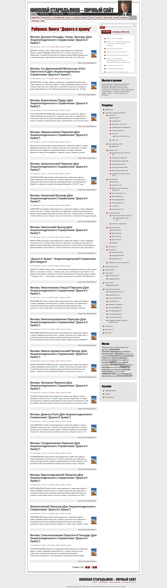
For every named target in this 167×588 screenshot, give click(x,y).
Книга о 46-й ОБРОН (121, 136)
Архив (110, 115)
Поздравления (113, 279)
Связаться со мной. (120, 586)
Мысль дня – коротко (118, 124)
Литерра (107, 394)
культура (105, 365)
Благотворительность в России (121, 153)
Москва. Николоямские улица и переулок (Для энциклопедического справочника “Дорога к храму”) (59, 290)
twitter (125, 9)
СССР (108, 358)
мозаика (106, 367)
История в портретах (118, 167)
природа (126, 369)
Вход (129, 13)
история (105, 362)
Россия (114, 355)
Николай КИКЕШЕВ (114, 307)
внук (121, 360)
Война (121, 352)
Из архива (115, 121)
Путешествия (112, 227)
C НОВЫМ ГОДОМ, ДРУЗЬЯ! (115, 68)
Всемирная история (117, 158)
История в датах (117, 164)
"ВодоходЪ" (106, 347)
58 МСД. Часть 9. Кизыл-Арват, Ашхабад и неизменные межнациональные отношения (118, 43)
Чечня (114, 133)
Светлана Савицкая (114, 314)
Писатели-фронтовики (121, 218)
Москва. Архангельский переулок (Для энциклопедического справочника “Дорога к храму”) (58, 166)
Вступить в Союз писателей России (117, 52)
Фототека (35, 21)
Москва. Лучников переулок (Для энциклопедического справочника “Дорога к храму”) (58, 385)
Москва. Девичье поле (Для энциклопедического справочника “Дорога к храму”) (61, 416)
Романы (111, 250)
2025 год (125, 347)
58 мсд (114, 182)
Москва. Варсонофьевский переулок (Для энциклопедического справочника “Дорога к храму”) (58, 477)
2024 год (119, 347)
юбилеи (119, 376)
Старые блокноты (117, 130)
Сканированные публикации (120, 127)
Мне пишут (112, 275)
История (111, 150)
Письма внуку (116, 209)
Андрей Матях (113, 295)
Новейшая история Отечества (121, 173)
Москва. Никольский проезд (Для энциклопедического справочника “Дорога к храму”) (58, 230)
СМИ (104, 358)
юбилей (128, 375)
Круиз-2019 (115, 233)
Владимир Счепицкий (115, 304)
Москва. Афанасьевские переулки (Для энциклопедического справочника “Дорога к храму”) (58, 134)
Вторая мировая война (118, 161)
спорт (122, 371)
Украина (114, 358)
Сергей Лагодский (114, 317)
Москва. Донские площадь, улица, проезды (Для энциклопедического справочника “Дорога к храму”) (61, 39)
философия (106, 376)
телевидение (126, 374)
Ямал (113, 140)
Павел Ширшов (109, 397)
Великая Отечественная (111, 350)
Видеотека (36, 18)
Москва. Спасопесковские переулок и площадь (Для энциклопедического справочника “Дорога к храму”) (63, 538)
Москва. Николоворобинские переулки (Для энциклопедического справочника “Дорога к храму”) (58, 322)
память (124, 367)
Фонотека (124, 18)
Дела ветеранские (114, 144)
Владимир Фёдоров (110, 390)
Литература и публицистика (53, 18)
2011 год (114, 118)
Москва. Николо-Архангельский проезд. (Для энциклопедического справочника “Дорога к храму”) (58, 353)
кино (113, 362)
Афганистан (115, 185)
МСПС (112, 354)
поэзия (112, 369)
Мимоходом (112, 285)
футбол (113, 376)
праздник (118, 369)
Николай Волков (116, 255)
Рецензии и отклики (117, 223)
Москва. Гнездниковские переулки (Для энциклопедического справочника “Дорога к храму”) (58, 446)
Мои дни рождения (117, 199)
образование (115, 367)
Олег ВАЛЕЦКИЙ (113, 311)
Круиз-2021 (115, 239)
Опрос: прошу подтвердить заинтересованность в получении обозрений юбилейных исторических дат (118, 60)
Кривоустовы (116, 252)
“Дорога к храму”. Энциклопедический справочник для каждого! (63, 260)
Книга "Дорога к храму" (64, 47)
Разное (98, 18)
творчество (109, 373)
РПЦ (107, 356)
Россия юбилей (126, 356)
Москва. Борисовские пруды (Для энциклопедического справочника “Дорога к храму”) (58, 103)
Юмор (43, 21)
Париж (114, 242)
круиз (125, 362)
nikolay (84, 63)
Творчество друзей (111, 18)
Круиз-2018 (115, 230)
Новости (84, 18)
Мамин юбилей (116, 196)
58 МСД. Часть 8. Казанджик (115, 38)
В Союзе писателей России (120, 215)
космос (119, 362)
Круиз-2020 (115, 236)
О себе (114, 206)
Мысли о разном (72, 18)
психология (107, 371)
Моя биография (44, 14)
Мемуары (111, 179)
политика (106, 369)
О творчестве (113, 213)
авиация (123, 358)
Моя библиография (58, 14)
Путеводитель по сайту (74, 14)
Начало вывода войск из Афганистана (118, 55)
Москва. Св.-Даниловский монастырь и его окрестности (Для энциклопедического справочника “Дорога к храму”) (57, 71)
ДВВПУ (114, 146)
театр (118, 374)
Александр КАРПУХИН (115, 291)
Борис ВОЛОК (113, 301)
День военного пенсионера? (115, 48)
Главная (33, 14)
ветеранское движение (111, 360)
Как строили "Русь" (117, 193)
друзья (126, 360)
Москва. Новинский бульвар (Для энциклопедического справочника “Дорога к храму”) (58, 198)
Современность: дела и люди (117, 262)
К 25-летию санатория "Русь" (115, 65)
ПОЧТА (91, 18)
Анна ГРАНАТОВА (114, 298)
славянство (116, 371)
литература (117, 364)
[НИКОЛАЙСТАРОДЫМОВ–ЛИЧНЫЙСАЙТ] (72, 10)
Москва (119, 353)
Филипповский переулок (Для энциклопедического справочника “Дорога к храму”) (63, 508)
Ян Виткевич (115, 258)
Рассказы (111, 246)
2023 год (113, 347)
